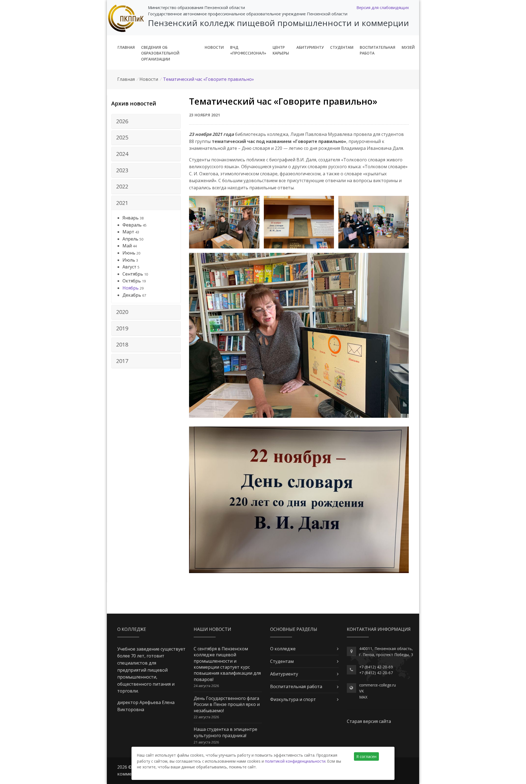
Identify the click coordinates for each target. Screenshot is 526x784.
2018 (122, 344)
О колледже (283, 649)
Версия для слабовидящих (382, 7)
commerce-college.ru (377, 685)
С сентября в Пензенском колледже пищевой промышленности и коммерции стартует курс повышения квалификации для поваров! (227, 664)
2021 (122, 203)
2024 (122, 154)
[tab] (146, 121)
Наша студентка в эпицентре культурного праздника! (225, 732)
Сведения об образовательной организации (160, 53)
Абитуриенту (310, 47)
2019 (122, 328)
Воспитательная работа (377, 50)
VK (361, 691)
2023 (122, 170)
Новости (214, 47)
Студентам (341, 47)
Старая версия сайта (369, 721)
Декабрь (131, 295)
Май (127, 246)
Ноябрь (130, 288)
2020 (122, 312)
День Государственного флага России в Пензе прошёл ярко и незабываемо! (227, 704)
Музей (408, 47)
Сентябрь (132, 274)
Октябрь (131, 281)
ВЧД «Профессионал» (248, 50)
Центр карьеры (281, 50)
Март (128, 232)
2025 (122, 137)
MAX (363, 697)
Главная (126, 47)
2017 (122, 361)
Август (129, 267)
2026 (122, 121)
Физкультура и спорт (293, 699)
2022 (122, 186)
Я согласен (366, 756)
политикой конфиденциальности (295, 761)
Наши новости (212, 629)
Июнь (128, 253)
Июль (128, 260)
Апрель (130, 239)
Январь (130, 218)
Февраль (132, 225)
